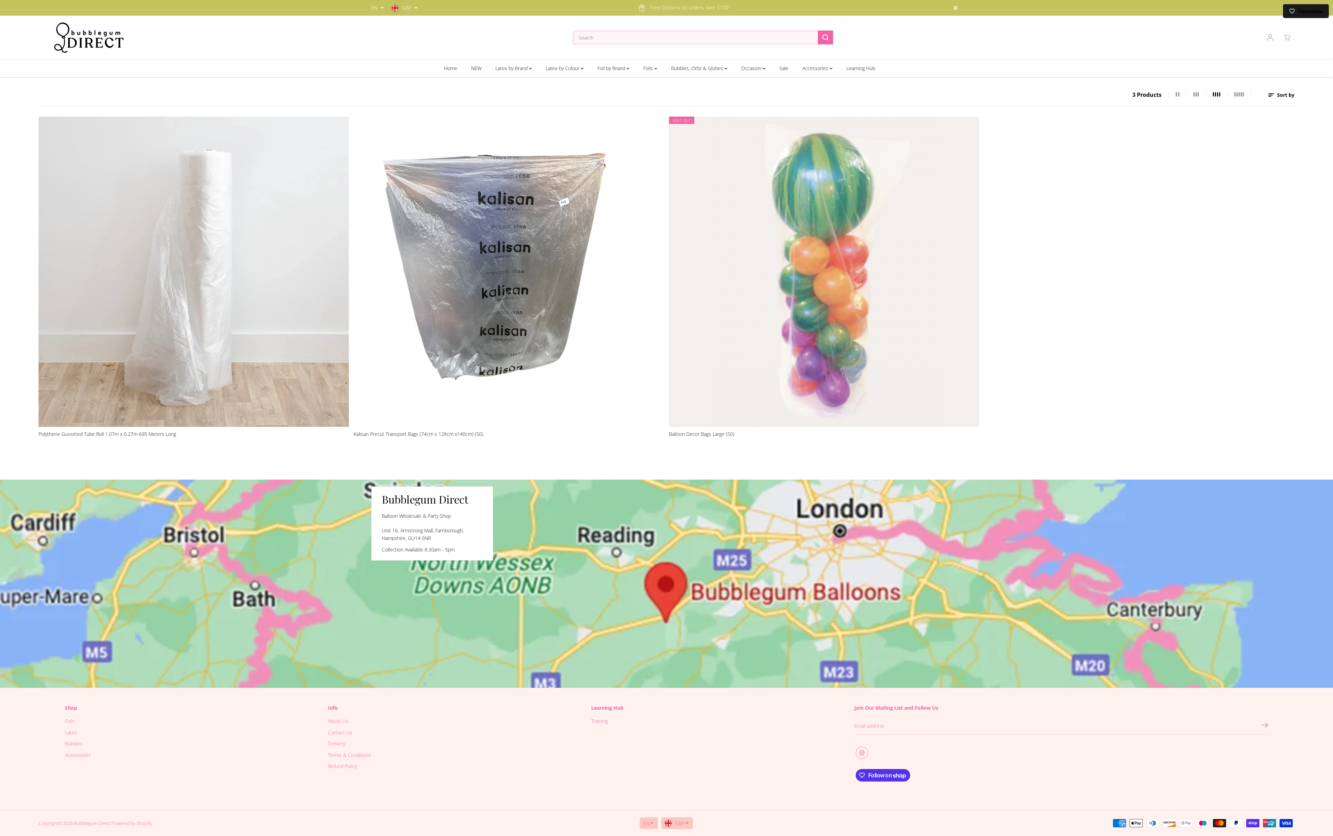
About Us (338, 721)
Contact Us (340, 732)
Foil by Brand (612, 68)
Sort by (1285, 95)
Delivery (336, 743)
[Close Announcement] (956, 8)
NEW (476, 68)
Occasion (752, 68)
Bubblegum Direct (92, 823)
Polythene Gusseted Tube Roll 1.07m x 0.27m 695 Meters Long (107, 434)
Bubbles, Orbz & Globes (697, 68)
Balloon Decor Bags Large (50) (701, 434)
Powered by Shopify (131, 823)
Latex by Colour (563, 68)
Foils (648, 68)
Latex (71, 732)
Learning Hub (860, 68)
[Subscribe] (1264, 726)
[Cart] (1286, 37)
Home (450, 68)
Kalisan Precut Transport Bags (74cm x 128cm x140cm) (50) (418, 434)
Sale (783, 68)
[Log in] (1270, 37)
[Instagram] (862, 752)
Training (599, 721)
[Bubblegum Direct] (89, 37)
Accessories (816, 68)
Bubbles (74, 743)
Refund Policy (342, 766)
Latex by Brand (512, 68)
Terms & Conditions (349, 755)
